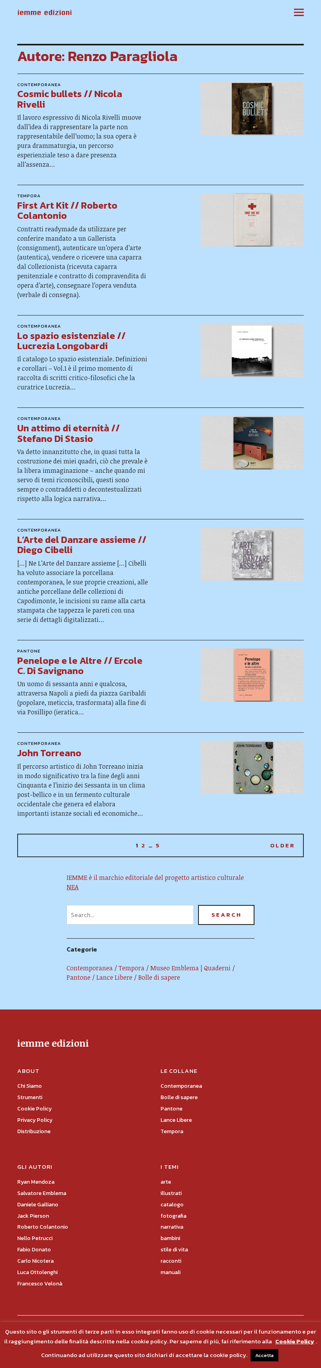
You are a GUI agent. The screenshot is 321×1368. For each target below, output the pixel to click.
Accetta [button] (264, 1355)
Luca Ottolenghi (37, 1272)
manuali (170, 1272)
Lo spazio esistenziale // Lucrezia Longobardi (71, 341)
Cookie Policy (34, 1109)
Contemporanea (39, 84)
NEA (73, 887)
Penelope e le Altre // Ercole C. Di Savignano (79, 666)
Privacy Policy (34, 1120)
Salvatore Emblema (41, 1193)
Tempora (29, 196)
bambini (170, 1238)
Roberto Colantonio (42, 1227)
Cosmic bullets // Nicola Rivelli (69, 99)
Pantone (28, 651)
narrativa (171, 1227)
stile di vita (174, 1249)
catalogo (172, 1204)
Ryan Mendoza (35, 1182)
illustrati (171, 1193)
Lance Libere (114, 977)
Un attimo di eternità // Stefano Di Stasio (68, 433)
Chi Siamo (29, 1086)
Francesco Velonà (39, 1284)
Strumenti (29, 1097)
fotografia (173, 1216)
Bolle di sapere (159, 977)
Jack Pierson (33, 1216)
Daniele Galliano (37, 1204)
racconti (170, 1261)
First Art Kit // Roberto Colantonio (67, 210)
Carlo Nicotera (35, 1261)
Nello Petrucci (34, 1238)
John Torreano (49, 753)
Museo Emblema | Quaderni (190, 968)
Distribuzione (33, 1131)
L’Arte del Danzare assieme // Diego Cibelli (81, 545)
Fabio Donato (34, 1249)
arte (165, 1182)
